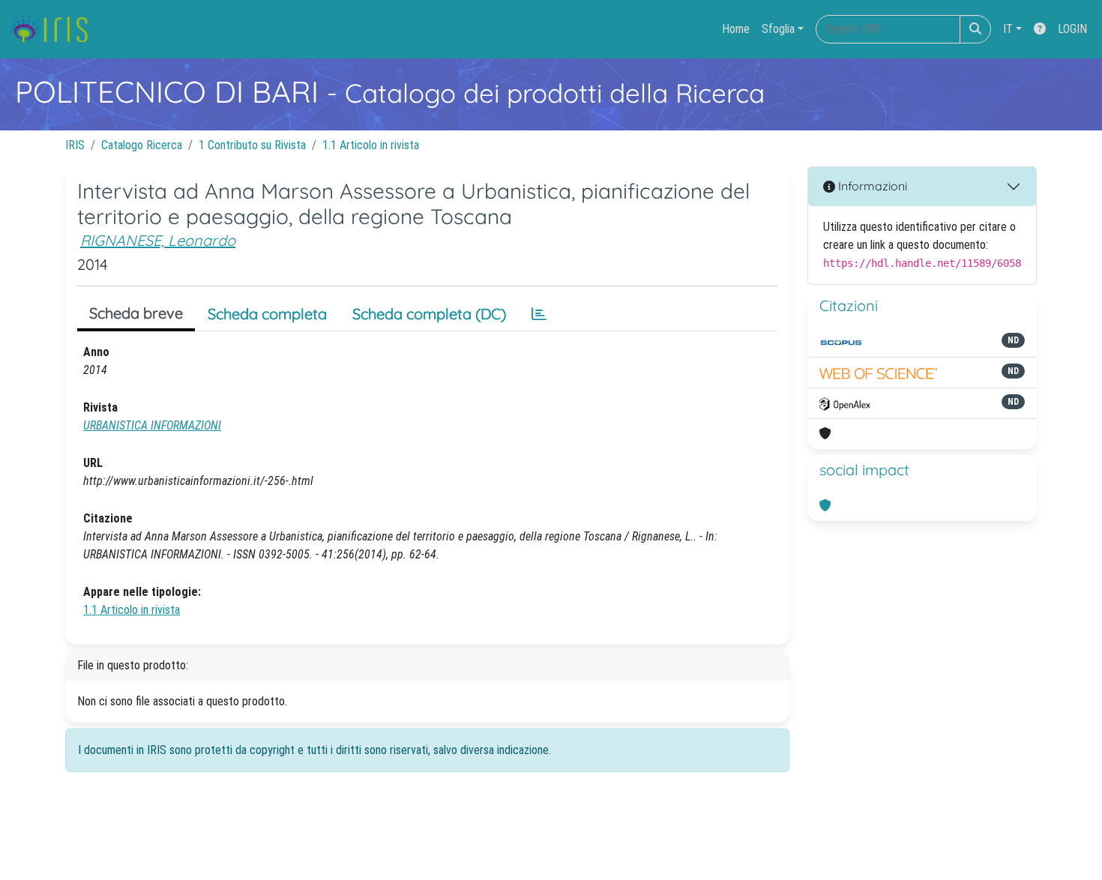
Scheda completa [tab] (267, 313)
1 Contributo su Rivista (252, 145)
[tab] (539, 314)
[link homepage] (54, 29)
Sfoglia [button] (778, 29)
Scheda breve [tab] (136, 313)
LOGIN (1072, 29)
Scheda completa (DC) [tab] (429, 313)
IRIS (75, 145)
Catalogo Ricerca (141, 145)
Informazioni (871, 185)
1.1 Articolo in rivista (370, 145)
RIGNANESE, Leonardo (157, 240)
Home (736, 29)
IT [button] (1008, 29)
